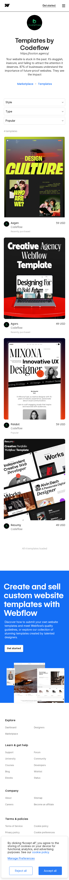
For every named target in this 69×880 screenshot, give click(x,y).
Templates (45, 83)
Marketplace (25, 83)
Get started (49, 5)
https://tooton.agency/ (34, 53)
